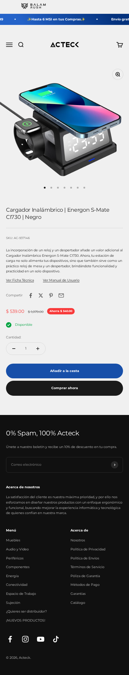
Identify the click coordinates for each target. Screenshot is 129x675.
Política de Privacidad (87, 549)
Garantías (78, 594)
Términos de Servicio (87, 567)
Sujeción (13, 603)
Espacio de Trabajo (21, 594)
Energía (12, 576)
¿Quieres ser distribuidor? (26, 611)
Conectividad (16, 585)
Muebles (13, 540)
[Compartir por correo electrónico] (61, 295)
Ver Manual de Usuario (61, 280)
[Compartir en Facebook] (31, 295)
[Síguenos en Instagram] (25, 639)
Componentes (17, 567)
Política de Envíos (84, 558)
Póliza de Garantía (85, 576)
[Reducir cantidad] (13, 349)
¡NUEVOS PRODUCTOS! (25, 620)
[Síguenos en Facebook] (10, 639)
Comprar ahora (64, 388)
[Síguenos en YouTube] (41, 639)
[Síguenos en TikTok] (56, 639)
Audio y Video (17, 549)
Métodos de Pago (85, 585)
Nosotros (77, 540)
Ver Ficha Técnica (20, 280)
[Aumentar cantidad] (37, 349)
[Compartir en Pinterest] (51, 295)
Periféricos (14, 558)
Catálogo (77, 603)
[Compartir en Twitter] (41, 295)
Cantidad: (13, 337)
